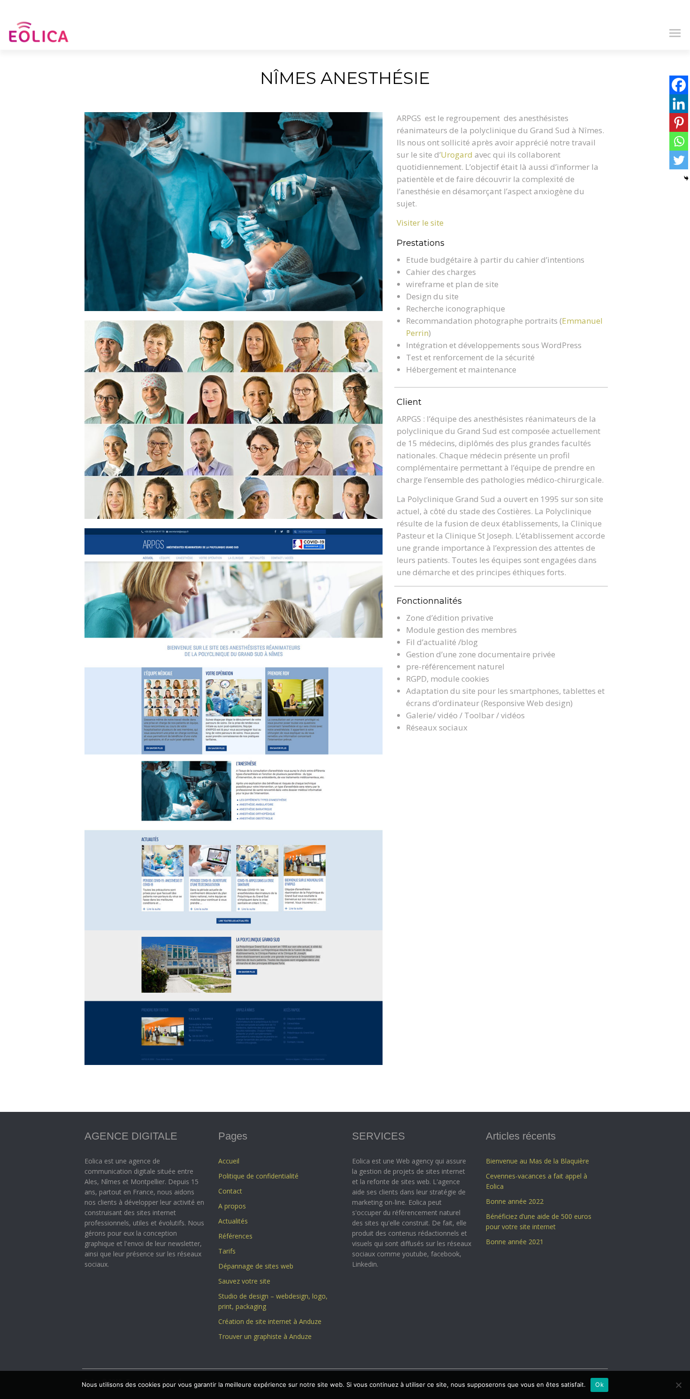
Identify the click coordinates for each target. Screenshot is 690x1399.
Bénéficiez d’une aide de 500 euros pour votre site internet (538, 1221)
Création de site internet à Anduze (270, 1321)
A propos (232, 1205)
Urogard (457, 154)
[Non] (678, 1385)
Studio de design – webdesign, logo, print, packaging (273, 1301)
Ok (599, 1384)
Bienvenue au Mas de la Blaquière (537, 1160)
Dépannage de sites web (255, 1266)
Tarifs (227, 1251)
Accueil (228, 1160)
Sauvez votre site (244, 1281)
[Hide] (686, 178)
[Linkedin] (678, 103)
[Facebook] (678, 85)
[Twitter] (678, 160)
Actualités (233, 1221)
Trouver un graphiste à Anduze (265, 1336)
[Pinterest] (678, 122)
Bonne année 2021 (515, 1241)
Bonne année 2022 (515, 1201)
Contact (230, 1190)
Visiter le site (420, 222)
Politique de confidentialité (258, 1175)
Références (235, 1236)
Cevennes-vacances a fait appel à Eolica (536, 1181)
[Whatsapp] (678, 141)
